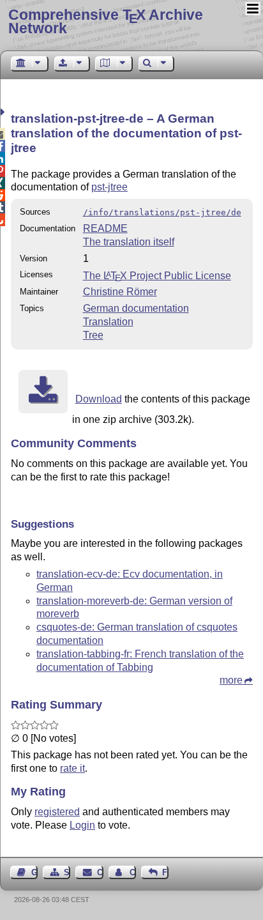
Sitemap (67, 872)
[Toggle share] (4, 112)
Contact (100, 872)
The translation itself (128, 241)
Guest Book (34, 872)
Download (98, 399)
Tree (93, 335)
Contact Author (133, 872)
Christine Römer (120, 291)
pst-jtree (109, 186)
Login (82, 825)
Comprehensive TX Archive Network (105, 21)
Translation (108, 321)
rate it (72, 768)
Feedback (165, 872)
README (105, 228)
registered (57, 811)
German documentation (136, 308)
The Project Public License (157, 275)
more (231, 680)
